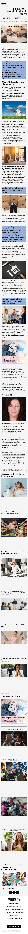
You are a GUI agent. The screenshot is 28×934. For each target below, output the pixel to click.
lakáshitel (17, 470)
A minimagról (14, 904)
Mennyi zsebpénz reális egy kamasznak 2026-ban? (14, 864)
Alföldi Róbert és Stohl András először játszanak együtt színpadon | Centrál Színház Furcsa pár (14, 760)
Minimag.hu (9, 729)
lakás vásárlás (10, 470)
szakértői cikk (23, 470)
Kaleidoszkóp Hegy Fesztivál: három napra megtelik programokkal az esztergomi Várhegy (14, 830)
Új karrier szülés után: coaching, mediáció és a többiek (14, 625)
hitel (13, 469)
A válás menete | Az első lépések (10, 692)
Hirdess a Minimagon (14, 907)
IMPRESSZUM (14, 916)
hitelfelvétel (18, 469)
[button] (13, 3)
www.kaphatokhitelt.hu (15, 452)
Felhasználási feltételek (14, 910)
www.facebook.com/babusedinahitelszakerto (13, 454)
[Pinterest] (14, 892)
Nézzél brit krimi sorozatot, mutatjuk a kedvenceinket (14, 794)
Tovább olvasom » (5, 515)
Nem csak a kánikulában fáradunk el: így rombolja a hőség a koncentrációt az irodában (13, 592)
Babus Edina (9, 469)
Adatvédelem (9, 913)
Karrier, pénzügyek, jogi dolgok (10, 18)
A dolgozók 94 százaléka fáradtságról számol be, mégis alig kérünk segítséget (13, 512)
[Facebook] (10, 892)
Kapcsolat (20, 913)
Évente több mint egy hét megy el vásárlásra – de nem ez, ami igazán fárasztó (14, 552)
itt (20, 223)
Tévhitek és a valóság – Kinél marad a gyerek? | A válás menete (14, 659)
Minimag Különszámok (14, 919)
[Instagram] (17, 892)
